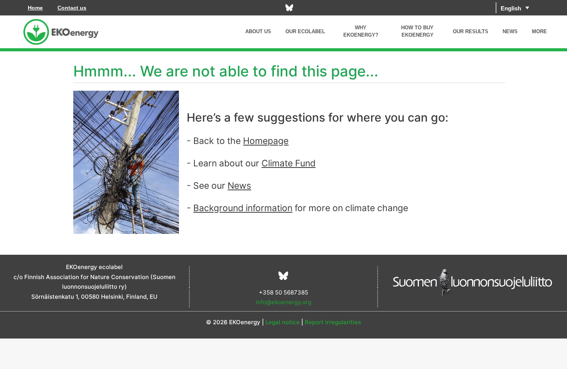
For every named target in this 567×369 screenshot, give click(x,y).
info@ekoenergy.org (283, 302)
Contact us (71, 8)
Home (35, 8)
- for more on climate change (297, 208)
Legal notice (282, 322)
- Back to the (238, 140)
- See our (219, 185)
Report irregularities (333, 322)
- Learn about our (251, 163)
